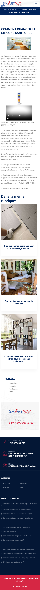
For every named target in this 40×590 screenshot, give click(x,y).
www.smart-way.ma (20, 586)
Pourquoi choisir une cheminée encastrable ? (19, 549)
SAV (21, 488)
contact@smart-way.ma (22, 466)
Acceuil (6, 10)
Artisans (6, 488)
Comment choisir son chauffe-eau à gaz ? (18, 514)
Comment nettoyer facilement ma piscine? (18, 518)
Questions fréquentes (10, 498)
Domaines (23, 483)
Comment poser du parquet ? (13, 540)
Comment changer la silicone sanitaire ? (17, 527)
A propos (6, 483)
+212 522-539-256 (20, 423)
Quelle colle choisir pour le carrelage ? (17, 536)
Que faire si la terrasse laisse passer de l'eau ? (20, 554)
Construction (13, 389)
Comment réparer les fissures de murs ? (17, 510)
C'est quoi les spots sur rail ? (13, 562)
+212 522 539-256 (16, 443)
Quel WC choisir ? (9, 532)
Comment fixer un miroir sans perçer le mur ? (19, 558)
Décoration (12, 386)
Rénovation (13, 383)
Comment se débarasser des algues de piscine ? (19, 504)
